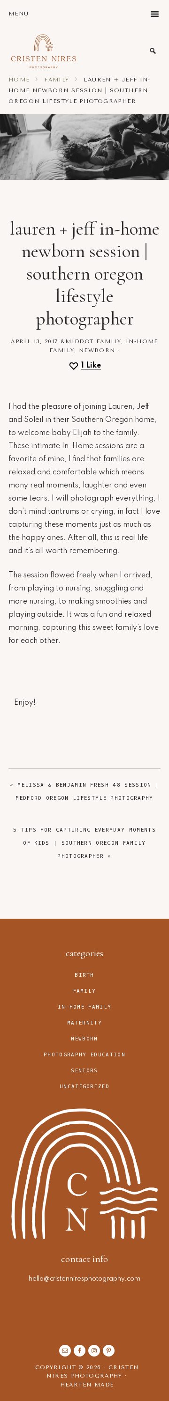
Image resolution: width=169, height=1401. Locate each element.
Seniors (84, 1070)
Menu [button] (18, 13)
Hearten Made (87, 1384)
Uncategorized (84, 1086)
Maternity (84, 1022)
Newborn (97, 350)
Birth (84, 975)
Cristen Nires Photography (43, 51)
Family (108, 341)
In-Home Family (84, 1006)
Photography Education (84, 1054)
